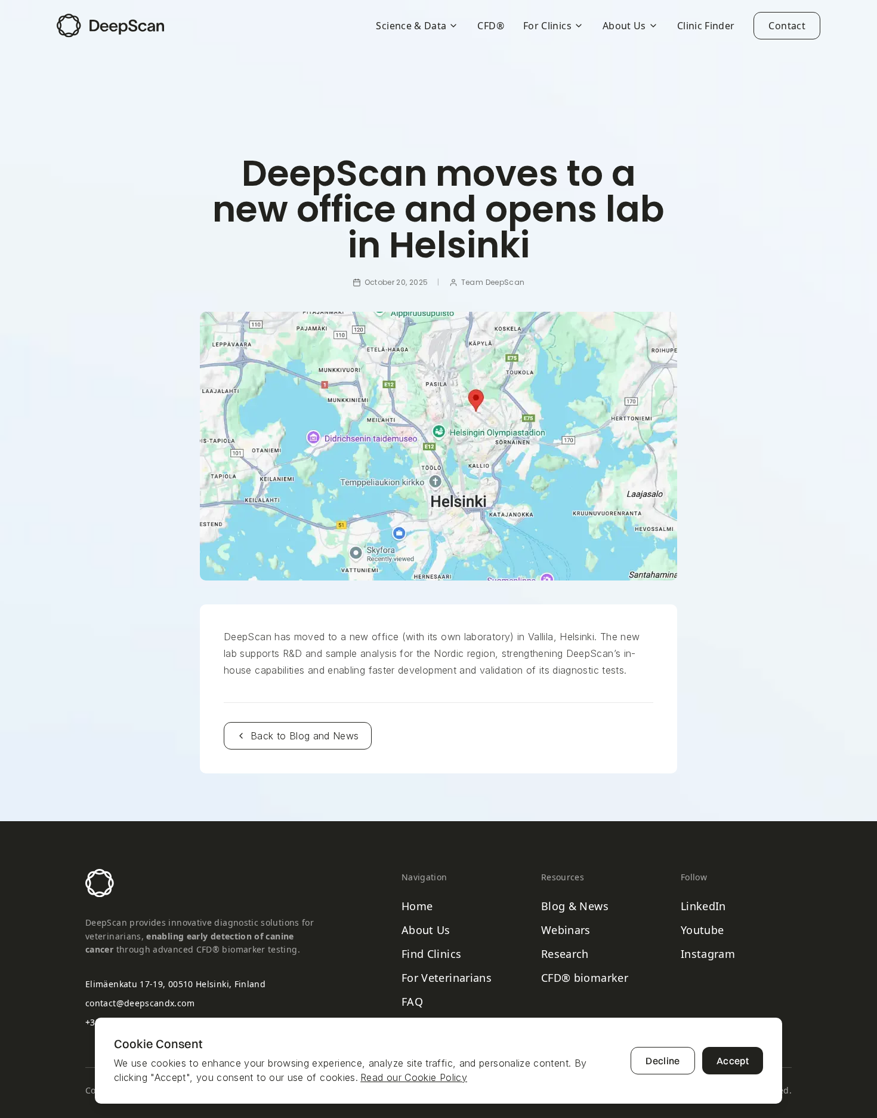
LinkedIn (703, 906)
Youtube (702, 930)
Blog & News (575, 906)
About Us (426, 930)
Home (417, 906)
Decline (663, 1061)
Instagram (708, 954)
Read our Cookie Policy (413, 1077)
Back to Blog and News (305, 736)
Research (565, 954)
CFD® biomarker (584, 977)
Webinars (566, 930)
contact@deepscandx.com (139, 1003)
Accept (733, 1061)
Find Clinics (431, 954)
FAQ (412, 1001)
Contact (786, 25)
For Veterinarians (447, 977)
